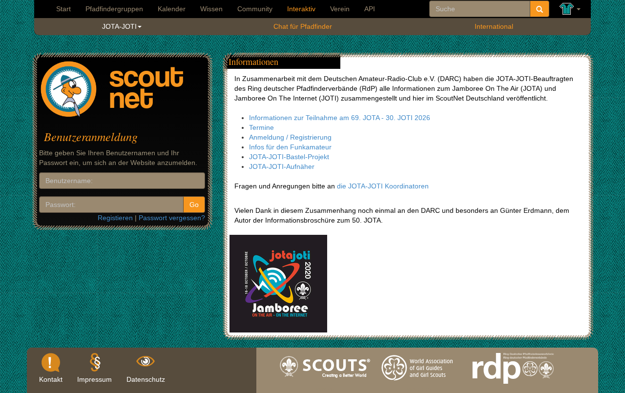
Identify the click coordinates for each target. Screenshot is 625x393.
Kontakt (50, 379)
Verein (340, 9)
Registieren (115, 218)
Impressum (94, 379)
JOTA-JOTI (119, 26)
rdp (513, 386)
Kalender (172, 9)
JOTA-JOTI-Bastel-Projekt (289, 157)
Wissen (211, 9)
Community (254, 9)
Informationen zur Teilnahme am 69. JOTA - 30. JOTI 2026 (339, 118)
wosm (325, 386)
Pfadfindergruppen (114, 9)
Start (63, 9)
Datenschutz (145, 379)
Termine (261, 127)
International (494, 26)
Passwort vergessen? (172, 218)
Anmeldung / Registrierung (290, 137)
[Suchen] (539, 8)
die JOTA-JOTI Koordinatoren (383, 186)
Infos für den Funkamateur (290, 147)
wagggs (419, 386)
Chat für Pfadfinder (302, 26)
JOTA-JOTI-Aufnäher (281, 166)
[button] (570, 9)
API (369, 9)
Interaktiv (301, 9)
